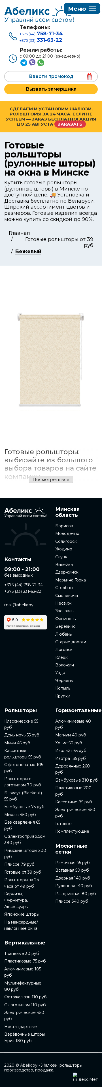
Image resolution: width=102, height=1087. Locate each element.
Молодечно (67, 533)
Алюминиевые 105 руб (22, 972)
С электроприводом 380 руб (24, 839)
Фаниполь (65, 618)
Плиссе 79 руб (19, 864)
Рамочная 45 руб (72, 862)
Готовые (63, 823)
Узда (60, 672)
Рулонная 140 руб (73, 885)
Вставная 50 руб (72, 870)
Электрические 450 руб (24, 1015)
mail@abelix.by (18, 604)
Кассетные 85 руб (73, 801)
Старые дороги (70, 641)
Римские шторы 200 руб (25, 853)
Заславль (64, 610)
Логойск (64, 649)
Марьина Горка (70, 580)
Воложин (64, 665)
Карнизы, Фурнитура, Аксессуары (16, 900)
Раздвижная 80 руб (75, 893)
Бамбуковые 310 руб (76, 780)
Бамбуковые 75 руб (24, 806)
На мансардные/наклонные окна (21, 925)
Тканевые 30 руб (21, 953)
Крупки (62, 696)
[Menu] (82, 8)
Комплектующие (72, 831)
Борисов (64, 525)
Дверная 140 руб (72, 878)
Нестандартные (20, 1026)
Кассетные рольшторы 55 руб (22, 753)
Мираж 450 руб (20, 814)
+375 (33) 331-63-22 (22, 591)
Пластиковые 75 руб (25, 961)
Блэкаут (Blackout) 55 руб (23, 796)
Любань (63, 634)
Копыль (62, 688)
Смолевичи (66, 595)
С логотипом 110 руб (25, 1004)
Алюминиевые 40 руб (73, 724)
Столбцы (64, 587)
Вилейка (64, 564)
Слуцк (61, 556)
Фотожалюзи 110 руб (25, 996)
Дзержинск (66, 572)
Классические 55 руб (21, 724)
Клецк (61, 657)
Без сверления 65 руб (22, 825)
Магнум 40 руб (70, 735)
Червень (64, 680)
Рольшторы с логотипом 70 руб (22, 782)
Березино (65, 626)
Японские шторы (21, 914)
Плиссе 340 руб (71, 901)
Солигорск (66, 541)
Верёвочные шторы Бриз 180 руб (24, 1037)
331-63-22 (41, 40)
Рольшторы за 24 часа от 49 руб (21, 883)
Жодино (63, 549)
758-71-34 (41, 33)
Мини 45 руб (17, 742)
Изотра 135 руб (70, 758)
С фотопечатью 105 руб (23, 767)
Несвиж (63, 603)
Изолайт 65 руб (70, 750)
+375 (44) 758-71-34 (23, 584)
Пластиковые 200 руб (73, 791)
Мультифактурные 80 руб (22, 986)
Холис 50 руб (68, 742)
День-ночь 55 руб (21, 735)
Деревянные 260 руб (72, 769)
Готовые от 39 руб (22, 872)
